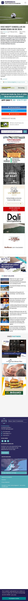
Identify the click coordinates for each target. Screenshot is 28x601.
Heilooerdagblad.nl (10, 2)
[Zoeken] (25, 131)
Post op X (14, 110)
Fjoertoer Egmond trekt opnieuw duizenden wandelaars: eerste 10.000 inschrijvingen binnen (18, 300)
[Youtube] (5, 441)
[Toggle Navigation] (25, 3)
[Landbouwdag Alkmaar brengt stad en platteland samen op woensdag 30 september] (4, 307)
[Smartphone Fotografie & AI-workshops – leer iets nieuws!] (4, 294)
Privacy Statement (5, 482)
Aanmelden (5, 452)
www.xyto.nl (6, 435)
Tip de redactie (15, 114)
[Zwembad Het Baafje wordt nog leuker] (4, 288)
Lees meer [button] (13, 594)
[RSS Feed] (8, 441)
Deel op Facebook (15, 107)
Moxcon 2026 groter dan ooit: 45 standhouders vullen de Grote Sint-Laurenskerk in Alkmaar (18, 313)
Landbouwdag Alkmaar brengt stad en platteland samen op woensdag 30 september (18, 306)
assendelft (4, 79)
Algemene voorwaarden (7, 477)
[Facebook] (2, 441)
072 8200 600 (6, 431)
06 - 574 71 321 (20, 100)
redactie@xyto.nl (7, 433)
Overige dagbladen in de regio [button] (9, 472)
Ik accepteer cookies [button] (14, 598)
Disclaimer (4, 479)
